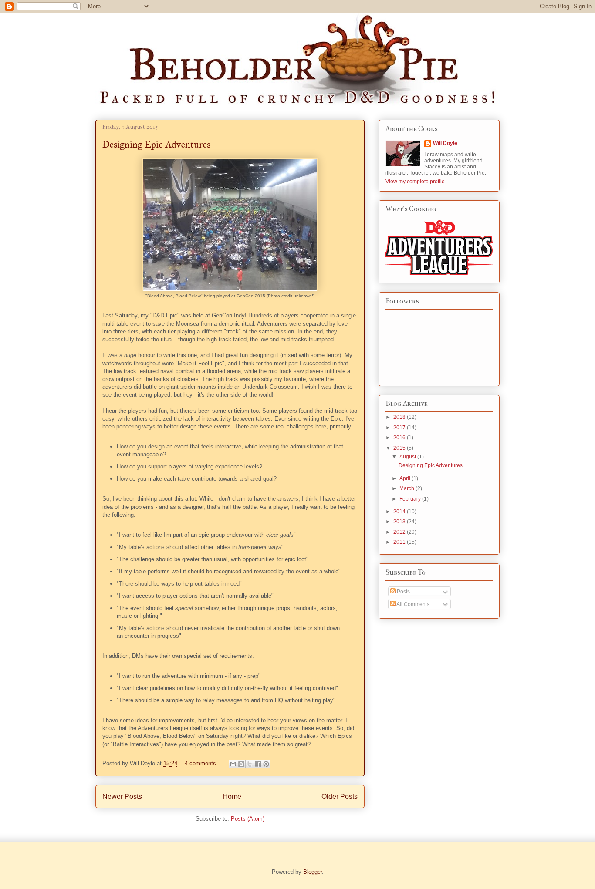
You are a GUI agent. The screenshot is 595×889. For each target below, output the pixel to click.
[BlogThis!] (241, 764)
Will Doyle (445, 143)
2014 (400, 511)
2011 (400, 542)
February (410, 499)
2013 (400, 522)
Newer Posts (122, 796)
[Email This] (233, 764)
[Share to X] (249, 764)
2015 (400, 448)
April (405, 478)
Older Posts (339, 796)
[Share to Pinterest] (266, 764)
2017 (400, 427)
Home (232, 796)
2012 (400, 532)
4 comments (200, 763)
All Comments (412, 604)
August (408, 457)
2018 (400, 417)
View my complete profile (415, 181)
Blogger (312, 872)
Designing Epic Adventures (156, 144)
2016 (400, 437)
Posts (403, 592)
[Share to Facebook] (258, 764)
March (407, 488)
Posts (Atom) (247, 818)
